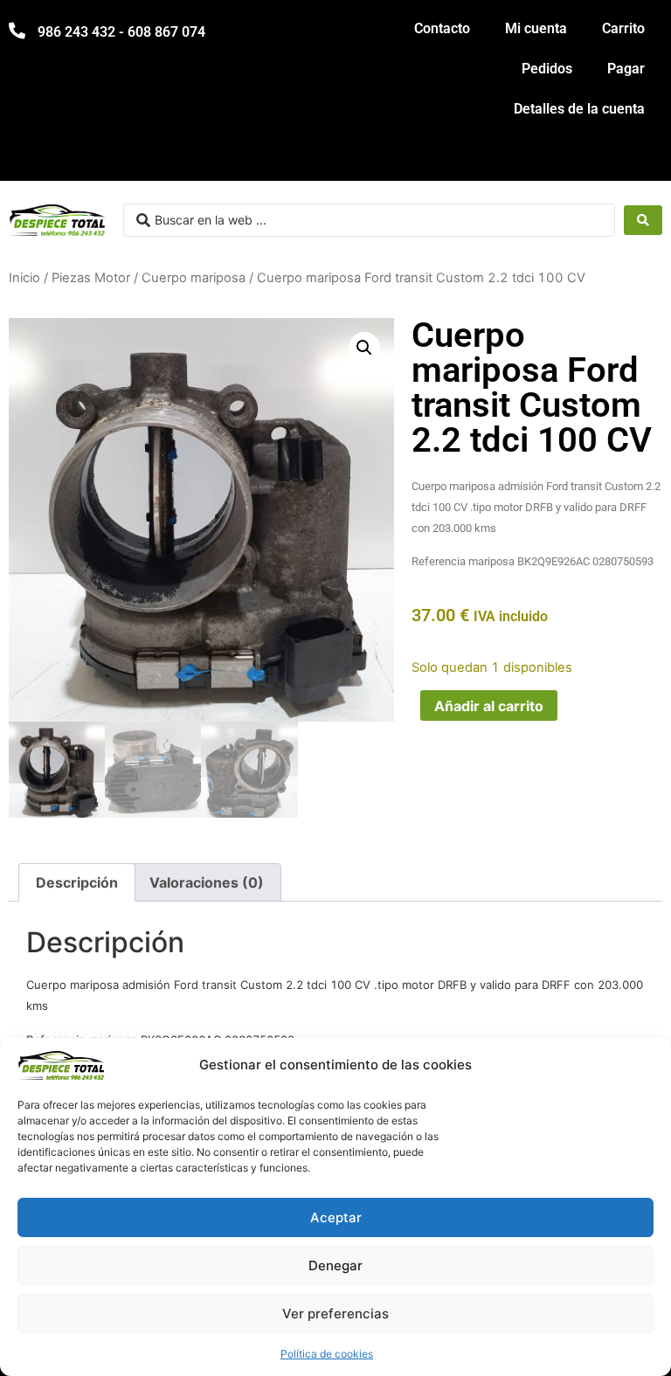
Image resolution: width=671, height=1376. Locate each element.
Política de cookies (326, 1353)
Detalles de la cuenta (579, 108)
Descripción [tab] (77, 882)
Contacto (442, 28)
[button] (364, 347)
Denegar (335, 1265)
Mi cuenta (536, 28)
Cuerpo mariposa (194, 278)
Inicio (24, 278)
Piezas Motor (91, 278)
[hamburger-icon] (642, 159)
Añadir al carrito (488, 706)
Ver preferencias (335, 1313)
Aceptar (336, 1217)
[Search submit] (643, 220)
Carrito (623, 28)
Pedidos (547, 68)
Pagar (626, 68)
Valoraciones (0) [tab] (206, 882)
